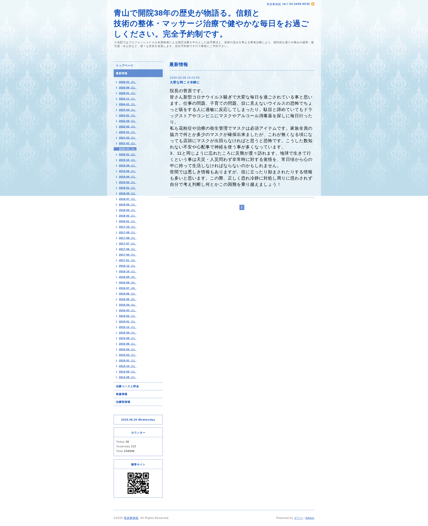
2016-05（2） (127, 299)
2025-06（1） (127, 87)
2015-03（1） (127, 355)
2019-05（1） (127, 171)
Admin (309, 518)
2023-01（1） (127, 115)
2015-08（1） (127, 338)
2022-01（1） (127, 132)
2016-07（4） (127, 288)
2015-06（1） (127, 343)
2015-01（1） (127, 360)
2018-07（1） (127, 199)
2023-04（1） (127, 109)
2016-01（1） (127, 321)
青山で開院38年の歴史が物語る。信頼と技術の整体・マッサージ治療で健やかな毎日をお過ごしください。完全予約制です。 (211, 23)
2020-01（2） (127, 154)
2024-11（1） (127, 98)
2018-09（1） (127, 193)
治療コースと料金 (127, 386)
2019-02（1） (127, 182)
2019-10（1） (127, 160)
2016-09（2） (127, 277)
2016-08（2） (127, 282)
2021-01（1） (127, 143)
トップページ (124, 65)
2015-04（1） (127, 349)
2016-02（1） (127, 316)
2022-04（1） (127, 121)
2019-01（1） (127, 187)
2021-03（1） (127, 137)
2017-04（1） (127, 254)
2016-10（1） (127, 271)
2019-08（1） (127, 165)
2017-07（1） (127, 243)
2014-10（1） (127, 366)
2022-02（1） (127, 126)
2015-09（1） (127, 332)
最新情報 (122, 73)
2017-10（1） (127, 226)
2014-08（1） (127, 377)
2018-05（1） (127, 204)
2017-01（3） (127, 260)
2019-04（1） (127, 176)
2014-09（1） (127, 371)
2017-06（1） (127, 249)
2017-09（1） (127, 232)
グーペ (298, 518)
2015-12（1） (127, 327)
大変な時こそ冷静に (185, 82)
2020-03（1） (127, 148)
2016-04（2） (127, 304)
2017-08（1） (127, 238)
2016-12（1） (127, 265)
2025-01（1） (127, 93)
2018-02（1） (127, 215)
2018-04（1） (127, 210)
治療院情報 (123, 401)
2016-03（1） (127, 310)
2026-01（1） (127, 82)
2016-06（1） (127, 293)
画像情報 (122, 394)
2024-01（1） (127, 104)
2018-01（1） (127, 221)
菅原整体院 (131, 518)
